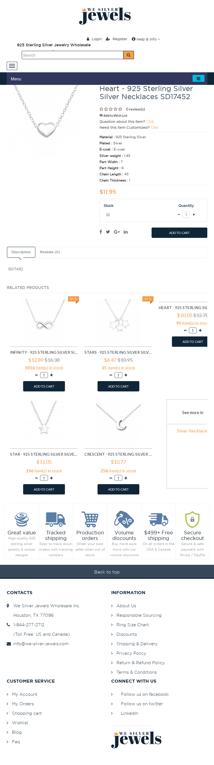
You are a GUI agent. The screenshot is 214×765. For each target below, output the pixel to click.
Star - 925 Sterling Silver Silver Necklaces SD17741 (44, 454)
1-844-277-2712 (27, 624)
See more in (192, 412)
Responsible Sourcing (139, 615)
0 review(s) (135, 109)
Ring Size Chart (132, 624)
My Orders (23, 703)
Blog (17, 732)
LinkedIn (129, 713)
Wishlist (20, 722)
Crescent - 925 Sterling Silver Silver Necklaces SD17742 (118, 454)
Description (20, 252)
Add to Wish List (115, 115)
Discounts (126, 634)
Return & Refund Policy (140, 662)
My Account (24, 694)
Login (96, 39)
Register (119, 39)
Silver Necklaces (193, 430)
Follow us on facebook (145, 694)
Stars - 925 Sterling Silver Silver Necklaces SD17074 (118, 352)
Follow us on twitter (142, 703)
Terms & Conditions (136, 672)
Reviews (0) (50, 252)
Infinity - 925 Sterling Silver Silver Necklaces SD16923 (44, 352)
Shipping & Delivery (137, 643)
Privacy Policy (131, 653)
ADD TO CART (179, 233)
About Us (126, 605)
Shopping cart (27, 713)
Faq (16, 741)
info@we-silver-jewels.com (40, 643)
